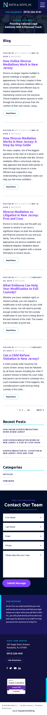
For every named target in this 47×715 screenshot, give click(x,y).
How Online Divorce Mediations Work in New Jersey (20, 64)
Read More (11, 113)
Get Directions (14, 660)
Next (39, 410)
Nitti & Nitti (22, 53)
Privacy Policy (6, 708)
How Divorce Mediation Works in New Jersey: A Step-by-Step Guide (20, 142)
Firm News (8, 481)
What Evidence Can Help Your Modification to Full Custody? (20, 289)
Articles (16, 56)
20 (28, 410)
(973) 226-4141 (32, 12)
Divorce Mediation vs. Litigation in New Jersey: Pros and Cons (20, 215)
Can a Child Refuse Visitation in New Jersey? (21, 357)
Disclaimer (38, 705)
